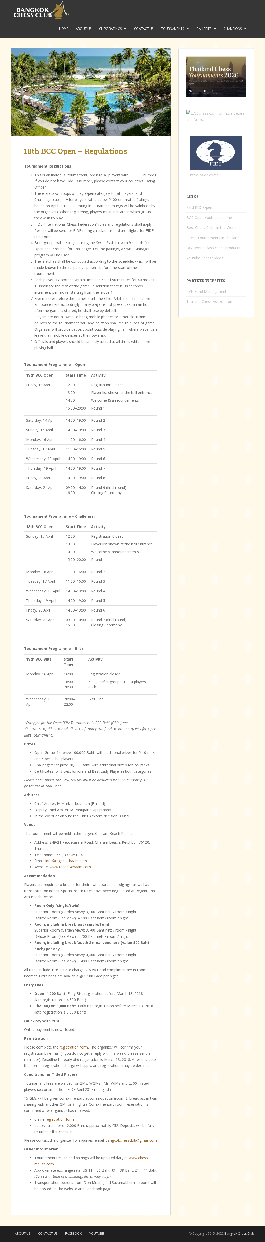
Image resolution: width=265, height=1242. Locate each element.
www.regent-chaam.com (70, 866)
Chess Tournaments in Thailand (212, 237)
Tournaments (172, 28)
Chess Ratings (110, 28)
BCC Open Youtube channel (209, 217)
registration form (74, 1047)
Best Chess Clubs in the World (211, 227)
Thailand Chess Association (209, 301)
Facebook (73, 1233)
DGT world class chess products (213, 247)
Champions (233, 28)
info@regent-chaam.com (66, 860)
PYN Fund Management (206, 291)
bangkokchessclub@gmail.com (131, 1140)
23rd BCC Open (199, 207)
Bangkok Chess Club (239, 1233)
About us (83, 28)
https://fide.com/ (204, 174)
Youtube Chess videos (204, 257)
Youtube (96, 1233)
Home (63, 28)
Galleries (203, 28)
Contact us (143, 28)
